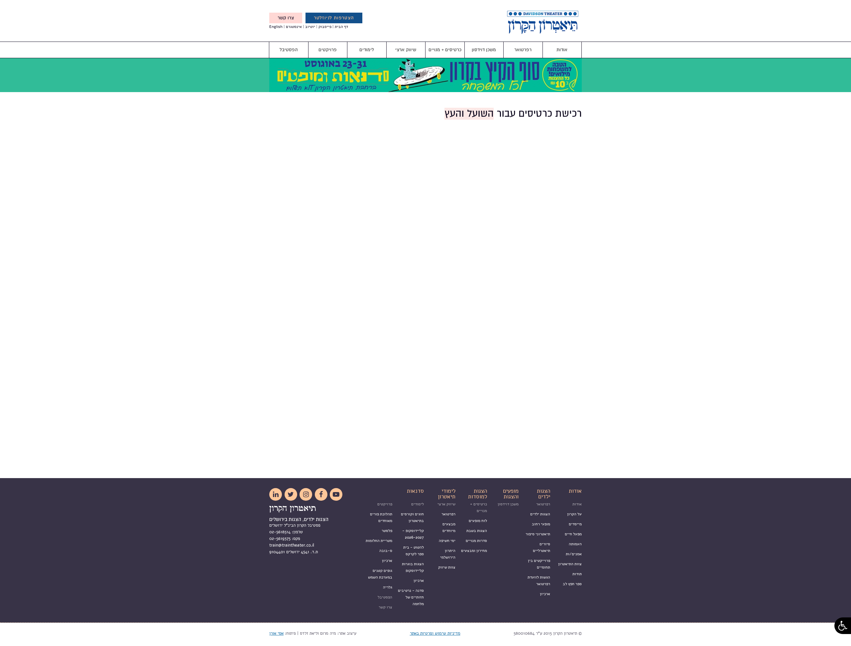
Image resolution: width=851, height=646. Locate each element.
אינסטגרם (294, 26)
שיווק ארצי (405, 50)
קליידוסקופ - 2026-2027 (413, 534)
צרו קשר (286, 18)
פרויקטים (327, 50)
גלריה (387, 587)
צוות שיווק (446, 567)
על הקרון (574, 514)
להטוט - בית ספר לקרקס (413, 551)
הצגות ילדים (540, 514)
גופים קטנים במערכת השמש (380, 574)
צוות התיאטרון (570, 564)
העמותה (575, 544)
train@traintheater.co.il (291, 545)
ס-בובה (385, 550)
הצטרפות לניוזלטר (334, 18)
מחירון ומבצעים (474, 550)
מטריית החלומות (379, 540)
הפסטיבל (289, 50)
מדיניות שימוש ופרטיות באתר (435, 633)
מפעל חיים (573, 534)
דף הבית (341, 26)
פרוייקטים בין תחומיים (539, 564)
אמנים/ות (574, 554)
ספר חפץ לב (572, 583)
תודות (577, 574)
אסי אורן (276, 633)
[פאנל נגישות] (842, 625)
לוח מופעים (478, 520)
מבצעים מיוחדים (448, 527)
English (276, 26)
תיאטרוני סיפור (538, 534)
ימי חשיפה (447, 540)
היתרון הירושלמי (447, 554)
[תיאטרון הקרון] (532, 30)
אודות (561, 50)
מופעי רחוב (541, 524)
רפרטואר (523, 50)
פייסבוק (324, 26)
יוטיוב (310, 26)
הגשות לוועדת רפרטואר (539, 580)
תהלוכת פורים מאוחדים (381, 517)
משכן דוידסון (484, 50)
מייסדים (575, 524)
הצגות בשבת (476, 530)
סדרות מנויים (476, 540)
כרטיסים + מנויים (444, 50)
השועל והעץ (469, 114)
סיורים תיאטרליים (541, 547)
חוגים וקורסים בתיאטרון (412, 517)
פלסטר (387, 530)
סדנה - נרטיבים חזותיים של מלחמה (411, 597)
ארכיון (545, 593)
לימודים (366, 50)
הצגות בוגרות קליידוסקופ (413, 567)
